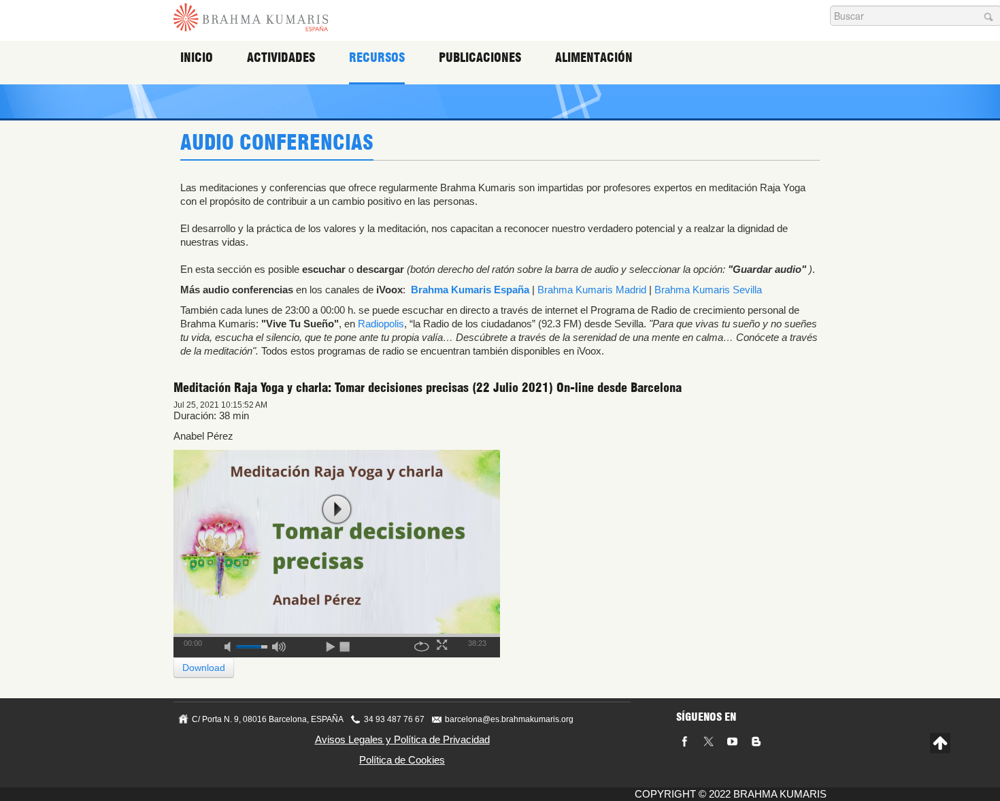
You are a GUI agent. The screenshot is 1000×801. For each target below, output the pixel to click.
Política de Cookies (402, 760)
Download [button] (203, 667)
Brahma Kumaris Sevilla (708, 289)
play (337, 509)
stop (345, 644)
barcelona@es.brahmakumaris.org (509, 719)
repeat (421, 644)
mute (231, 644)
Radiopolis (381, 323)
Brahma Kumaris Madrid (591, 289)
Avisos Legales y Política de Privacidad (402, 739)
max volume (278, 644)
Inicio (196, 57)
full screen (443, 644)
